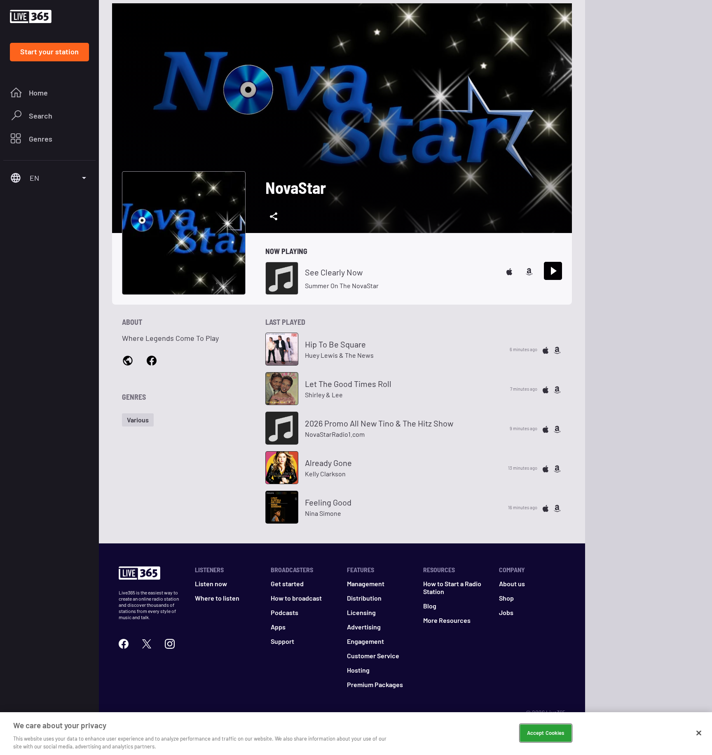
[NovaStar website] (127, 360)
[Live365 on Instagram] (169, 642)
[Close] (699, 733)
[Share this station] (273, 216)
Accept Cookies (545, 732)
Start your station (49, 51)
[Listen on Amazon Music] (529, 271)
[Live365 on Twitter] (146, 642)
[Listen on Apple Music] (509, 271)
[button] (138, 419)
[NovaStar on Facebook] (151, 360)
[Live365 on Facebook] (123, 642)
